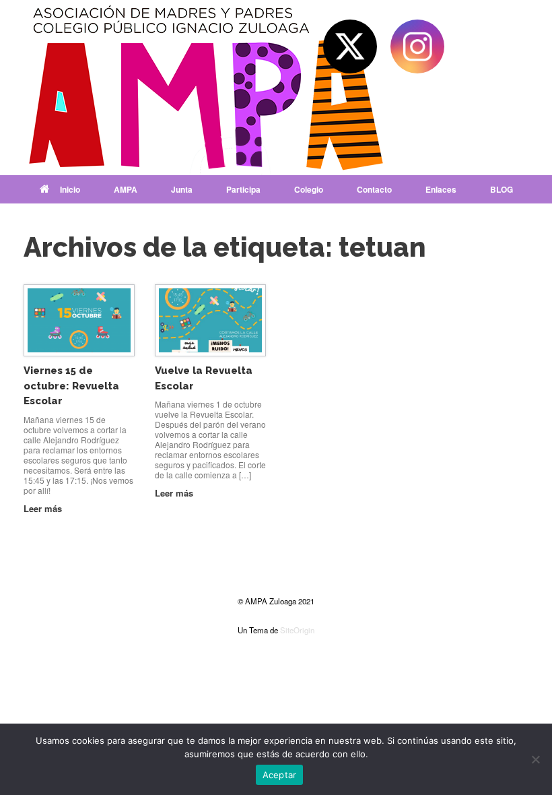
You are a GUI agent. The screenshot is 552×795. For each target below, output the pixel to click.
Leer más (44, 508)
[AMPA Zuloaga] (209, 87)
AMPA (125, 189)
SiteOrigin (297, 630)
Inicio (70, 189)
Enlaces (440, 189)
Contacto (374, 189)
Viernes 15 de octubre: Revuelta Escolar (71, 385)
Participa (243, 189)
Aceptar (280, 774)
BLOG (501, 189)
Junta (182, 189)
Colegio (308, 189)
